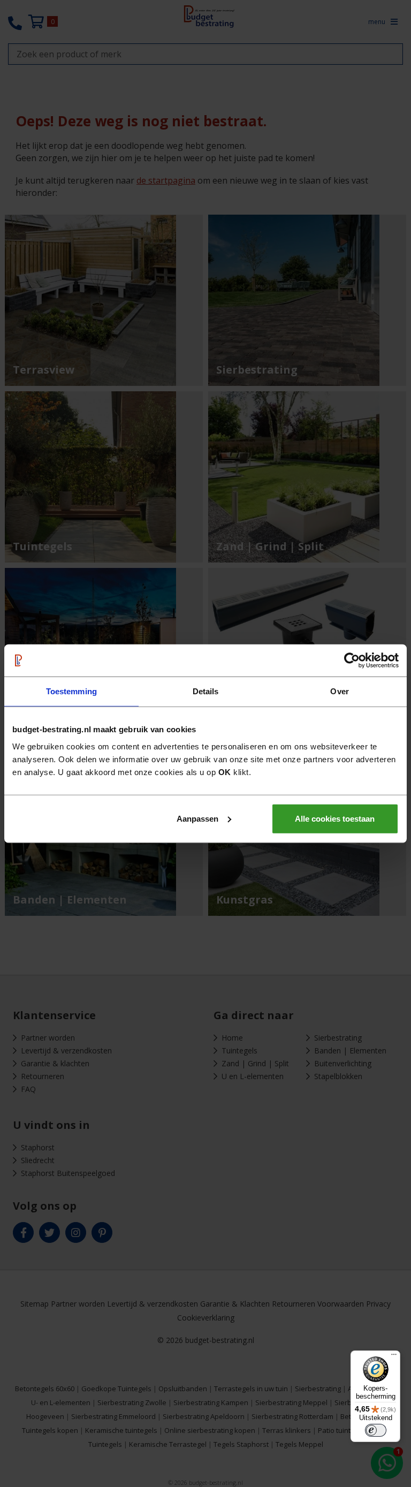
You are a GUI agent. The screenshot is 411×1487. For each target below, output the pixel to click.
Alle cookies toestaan (335, 818)
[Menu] (393, 1357)
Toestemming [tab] (71, 691)
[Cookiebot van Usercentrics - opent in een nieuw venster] (352, 661)
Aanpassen (197, 818)
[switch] (375, 1430)
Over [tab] (339, 691)
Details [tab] (206, 691)
